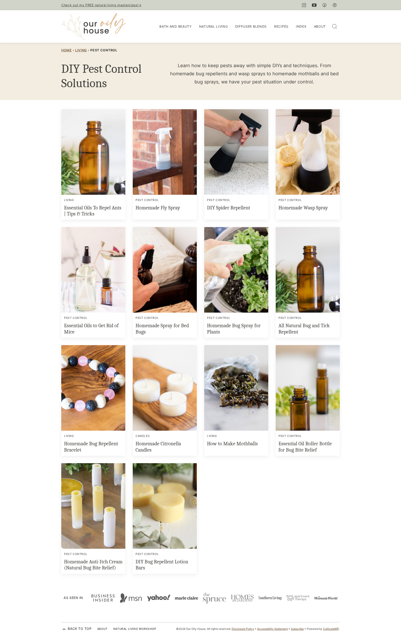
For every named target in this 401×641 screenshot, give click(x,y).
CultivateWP (331, 629)
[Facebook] (324, 5)
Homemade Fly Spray (158, 208)
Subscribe (297, 629)
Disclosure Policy (243, 629)
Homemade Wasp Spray (303, 208)
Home (66, 50)
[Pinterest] (335, 5)
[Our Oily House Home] (93, 26)
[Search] (335, 26)
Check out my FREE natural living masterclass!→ (101, 5)
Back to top (80, 629)
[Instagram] (304, 5)
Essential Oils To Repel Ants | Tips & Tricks (92, 211)
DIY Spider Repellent (228, 208)
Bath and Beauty (175, 26)
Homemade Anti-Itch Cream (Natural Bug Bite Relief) (93, 565)
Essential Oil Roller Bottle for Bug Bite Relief (305, 447)
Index (301, 26)
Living (81, 50)
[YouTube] (314, 5)
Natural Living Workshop (134, 629)
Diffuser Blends (251, 26)
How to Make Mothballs (232, 444)
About (320, 26)
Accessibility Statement (272, 629)
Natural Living (213, 26)
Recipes (281, 26)
